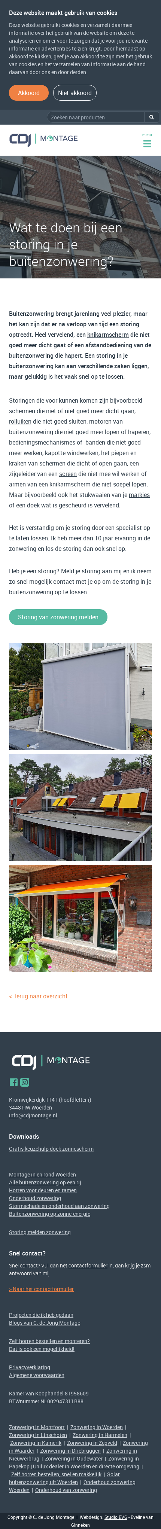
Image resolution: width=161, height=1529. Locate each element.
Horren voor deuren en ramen (43, 1190)
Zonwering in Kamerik (35, 1442)
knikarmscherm (108, 334)
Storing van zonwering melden (58, 617)
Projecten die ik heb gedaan (41, 1314)
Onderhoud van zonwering (66, 1489)
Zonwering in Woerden (96, 1427)
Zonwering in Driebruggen (70, 1450)
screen (68, 474)
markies (139, 495)
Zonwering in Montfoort (37, 1427)
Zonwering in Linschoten (38, 1434)
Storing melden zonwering (40, 1232)
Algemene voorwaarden (36, 1375)
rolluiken (20, 421)
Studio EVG (115, 1517)
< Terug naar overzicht (38, 996)
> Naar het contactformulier (41, 1289)
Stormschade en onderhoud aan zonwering (59, 1205)
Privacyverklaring (29, 1367)
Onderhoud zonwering (35, 1198)
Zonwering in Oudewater (74, 1458)
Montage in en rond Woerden (42, 1174)
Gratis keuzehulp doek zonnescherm (51, 1148)
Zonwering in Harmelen (100, 1434)
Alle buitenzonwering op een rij (45, 1182)
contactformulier (88, 1265)
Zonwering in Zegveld (92, 1442)
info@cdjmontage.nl (33, 1115)
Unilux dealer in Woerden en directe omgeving (86, 1466)
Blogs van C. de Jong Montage (44, 1322)
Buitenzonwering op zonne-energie (49, 1213)
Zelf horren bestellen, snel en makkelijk (56, 1474)
